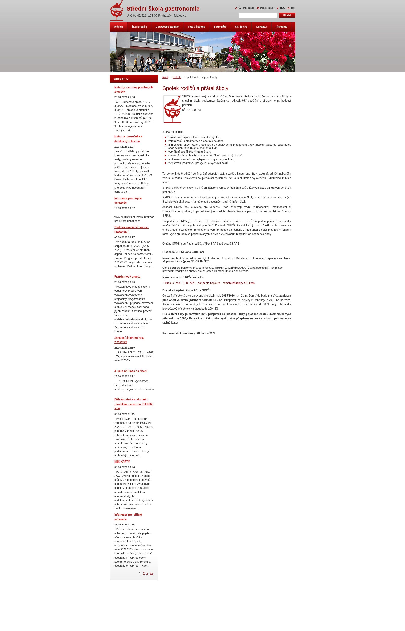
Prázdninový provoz (127, 276)
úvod (165, 77)
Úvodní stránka (246, 8)
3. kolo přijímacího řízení (130, 370)
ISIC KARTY (122, 461)
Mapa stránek (267, 8)
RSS (282, 8)
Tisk (293, 8)
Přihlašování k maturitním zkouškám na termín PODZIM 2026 (133, 404)
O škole (177, 77)
